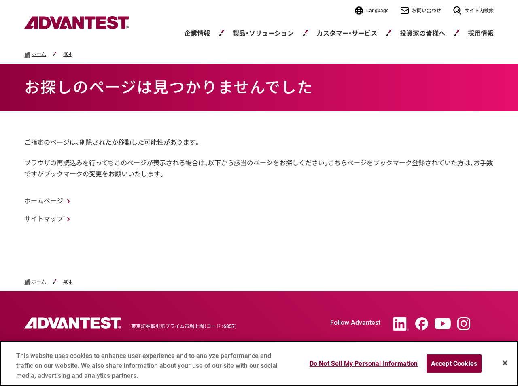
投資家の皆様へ (422, 33)
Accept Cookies (454, 363)
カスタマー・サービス (346, 33)
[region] (259, 363)
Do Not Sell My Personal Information (364, 363)
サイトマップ (43, 219)
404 (67, 54)
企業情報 (197, 33)
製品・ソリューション (263, 33)
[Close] (505, 363)
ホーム (39, 54)
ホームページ (43, 201)
